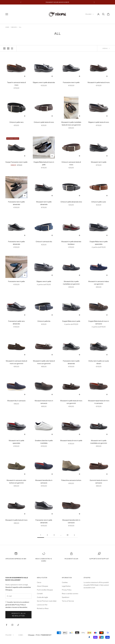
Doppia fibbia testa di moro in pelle (44, 163)
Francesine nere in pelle (71, 82)
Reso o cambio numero (70, 594)
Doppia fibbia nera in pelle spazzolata (99, 243)
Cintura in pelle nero (16, 122)
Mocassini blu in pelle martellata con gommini (71, 282)
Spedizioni (65, 597)
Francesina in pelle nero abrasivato (16, 322)
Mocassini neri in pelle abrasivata (44, 203)
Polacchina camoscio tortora (71, 480)
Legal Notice (66, 586)
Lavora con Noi (42, 605)
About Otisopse (42, 586)
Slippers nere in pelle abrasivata (44, 82)
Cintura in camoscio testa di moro (71, 163)
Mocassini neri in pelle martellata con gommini (98, 442)
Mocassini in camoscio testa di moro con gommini (16, 362)
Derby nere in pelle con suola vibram (98, 362)
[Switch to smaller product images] (8, 48)
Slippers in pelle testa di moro (98, 122)
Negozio (14, 27)
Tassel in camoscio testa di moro (16, 83)
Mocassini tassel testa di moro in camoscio (98, 402)
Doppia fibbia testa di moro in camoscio (98, 322)
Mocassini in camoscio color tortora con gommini (16, 481)
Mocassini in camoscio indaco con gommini (98, 282)
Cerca (39, 582)
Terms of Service (68, 601)
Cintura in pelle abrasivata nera (71, 202)
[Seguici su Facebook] (6, 625)
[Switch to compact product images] (12, 48)
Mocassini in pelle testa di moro (99, 82)
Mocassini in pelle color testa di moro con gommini (44, 362)
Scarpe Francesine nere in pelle (16, 162)
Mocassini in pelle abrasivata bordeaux (71, 243)
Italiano (88, 14)
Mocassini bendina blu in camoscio (43, 481)
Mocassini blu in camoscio (16, 401)
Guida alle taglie (42, 597)
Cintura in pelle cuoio (98, 202)
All (20, 27)
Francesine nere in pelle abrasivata (16, 203)
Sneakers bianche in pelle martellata (44, 442)
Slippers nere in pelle (43, 281)
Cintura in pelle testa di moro (44, 122)
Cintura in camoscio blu (44, 242)
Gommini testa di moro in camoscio (99, 481)
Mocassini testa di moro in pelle (71, 441)
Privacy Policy (66, 590)
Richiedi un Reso (43, 608)
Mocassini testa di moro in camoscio (44, 402)
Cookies (65, 582)
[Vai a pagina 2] (74, 535)
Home (7, 27)
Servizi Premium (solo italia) (46, 601)
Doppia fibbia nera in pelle (71, 321)
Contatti (40, 594)
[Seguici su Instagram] (12, 625)
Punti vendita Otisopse (45, 590)
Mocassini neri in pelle (98, 162)
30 (68, 535)
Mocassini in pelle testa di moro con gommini (71, 402)
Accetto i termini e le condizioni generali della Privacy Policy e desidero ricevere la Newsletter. (17, 604)
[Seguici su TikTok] (18, 625)
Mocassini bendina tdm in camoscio (71, 521)
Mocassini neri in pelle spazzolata (16, 442)
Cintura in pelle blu (43, 321)
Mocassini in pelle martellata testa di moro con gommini (71, 123)
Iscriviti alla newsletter (18, 614)
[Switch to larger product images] (4, 48)
